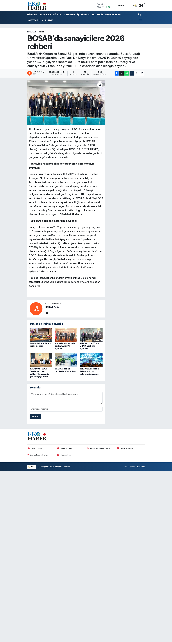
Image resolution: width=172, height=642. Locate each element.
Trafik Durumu (66, 448)
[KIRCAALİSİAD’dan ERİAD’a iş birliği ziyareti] (91, 335)
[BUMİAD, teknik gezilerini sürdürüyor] (66, 360)
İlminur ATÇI (52, 307)
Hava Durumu (36, 448)
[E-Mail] (47, 313)
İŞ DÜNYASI (83, 14)
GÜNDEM (32, 14)
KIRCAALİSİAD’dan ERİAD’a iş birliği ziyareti (89, 346)
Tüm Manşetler (126, 448)
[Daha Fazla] (132, 73)
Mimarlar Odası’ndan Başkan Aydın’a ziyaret (65, 346)
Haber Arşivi (66, 455)
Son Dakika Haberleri (39, 455)
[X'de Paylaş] (121, 73)
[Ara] (140, 15)
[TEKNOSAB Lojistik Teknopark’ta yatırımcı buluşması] (91, 360)
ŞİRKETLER (69, 14)
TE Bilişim (141, 467)
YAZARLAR (45, 14)
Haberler (31, 32)
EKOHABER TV (113, 14)
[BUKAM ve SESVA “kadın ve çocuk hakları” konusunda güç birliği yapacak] (41, 360)
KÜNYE (49, 20)
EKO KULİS (97, 14)
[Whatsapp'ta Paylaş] (126, 73)
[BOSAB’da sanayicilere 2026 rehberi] (66, 102)
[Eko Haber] (37, 6)
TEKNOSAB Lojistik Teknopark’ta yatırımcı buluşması (89, 371)
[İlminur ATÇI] (36, 309)
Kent (41, 32)
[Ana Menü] (140, 20)
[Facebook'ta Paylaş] (117, 73)
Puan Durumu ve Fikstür (100, 448)
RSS (33, 467)
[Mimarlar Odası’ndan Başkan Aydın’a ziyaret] (66, 335)
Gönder (35, 417)
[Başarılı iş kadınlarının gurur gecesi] (41, 335)
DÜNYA (57, 14)
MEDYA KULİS (35, 20)
